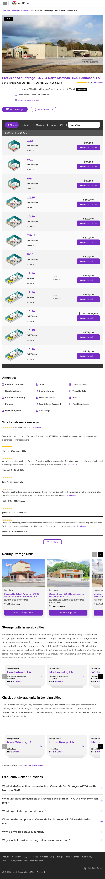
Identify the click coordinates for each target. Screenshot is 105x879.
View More (52, 542)
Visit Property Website (29, 100)
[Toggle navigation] (5, 3)
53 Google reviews (33, 427)
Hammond (27, 11)
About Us (6, 857)
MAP (8, 19)
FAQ (25, 857)
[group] (12, 125)
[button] (43, 109)
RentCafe (6, 11)
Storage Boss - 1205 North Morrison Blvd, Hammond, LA (66, 595)
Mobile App (33, 857)
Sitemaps (59, 857)
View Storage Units (23, 612)
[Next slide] (99, 43)
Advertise (44, 857)
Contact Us (17, 857)
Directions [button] (81, 89)
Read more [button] (72, 465)
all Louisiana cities (34, 765)
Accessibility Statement (33, 861)
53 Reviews (98, 83)
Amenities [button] (75, 125)
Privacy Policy (86, 857)
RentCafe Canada (95, 868)
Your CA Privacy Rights (12, 861)
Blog (52, 857)
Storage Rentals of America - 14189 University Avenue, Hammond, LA (21, 595)
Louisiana (16, 11)
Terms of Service (72, 857)
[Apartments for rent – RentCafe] (20, 3)
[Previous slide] (3, 125)
